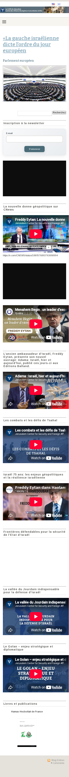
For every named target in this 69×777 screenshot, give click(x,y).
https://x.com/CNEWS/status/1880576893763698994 (30, 255)
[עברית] (58, 4)
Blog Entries (58, 760)
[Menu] (4, 22)
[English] (53, 4)
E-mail (9, 133)
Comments (58, 763)
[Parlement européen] (34, 83)
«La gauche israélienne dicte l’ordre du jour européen (31, 44)
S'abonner (34, 149)
